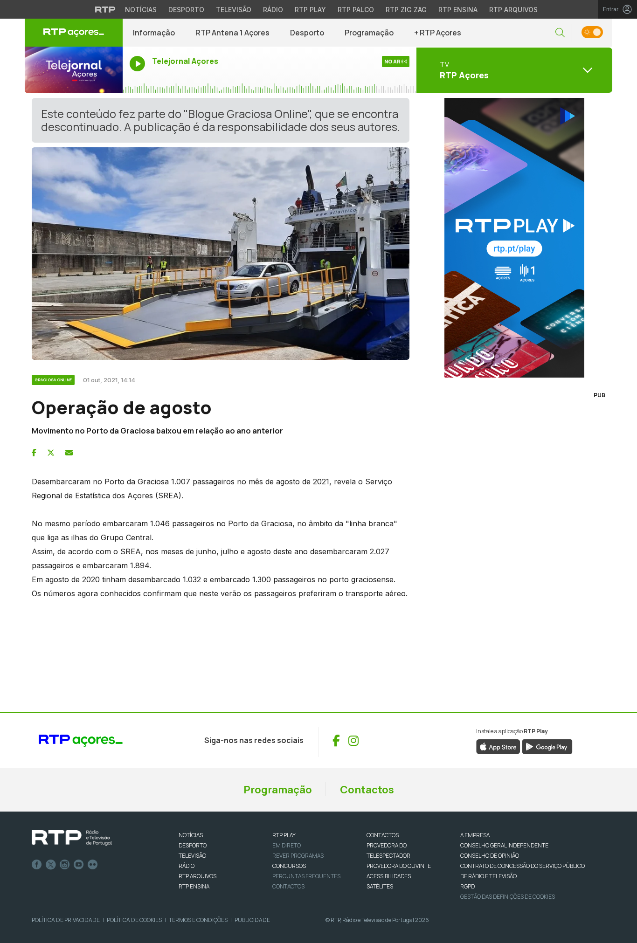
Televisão (233, 10)
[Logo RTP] (72, 838)
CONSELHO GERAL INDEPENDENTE (504, 845)
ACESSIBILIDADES (389, 876)
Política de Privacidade (66, 920)
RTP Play (310, 10)
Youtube (79, 865)
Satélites (380, 886)
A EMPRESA (475, 835)
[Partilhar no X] (51, 452)
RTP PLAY (284, 835)
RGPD (467, 886)
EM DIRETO (286, 845)
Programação (369, 33)
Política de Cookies (134, 920)
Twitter (51, 865)
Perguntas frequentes (306, 876)
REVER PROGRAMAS (298, 856)
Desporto (186, 10)
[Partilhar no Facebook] (34, 452)
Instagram (65, 865)
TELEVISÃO (192, 856)
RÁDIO (186, 866)
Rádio (273, 10)
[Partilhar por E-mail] (69, 452)
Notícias (141, 10)
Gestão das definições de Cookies (507, 897)
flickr (93, 865)
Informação (154, 33)
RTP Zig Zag (406, 10)
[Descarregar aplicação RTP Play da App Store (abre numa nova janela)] (498, 746)
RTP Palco (356, 10)
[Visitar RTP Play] (514, 238)
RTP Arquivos (513, 10)
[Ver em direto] (74, 70)
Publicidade (252, 920)
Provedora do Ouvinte (399, 866)
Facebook (37, 865)
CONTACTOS (383, 835)
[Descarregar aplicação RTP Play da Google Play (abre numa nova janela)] (547, 746)
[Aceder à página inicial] (74, 33)
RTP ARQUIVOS (197, 876)
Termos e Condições (198, 920)
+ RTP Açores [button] (437, 33)
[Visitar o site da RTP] (105, 9)
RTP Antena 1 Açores (232, 33)
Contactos (367, 790)
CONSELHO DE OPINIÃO (489, 856)
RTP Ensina (458, 10)
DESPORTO (193, 845)
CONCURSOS (289, 866)
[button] (560, 33)
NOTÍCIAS (191, 835)
